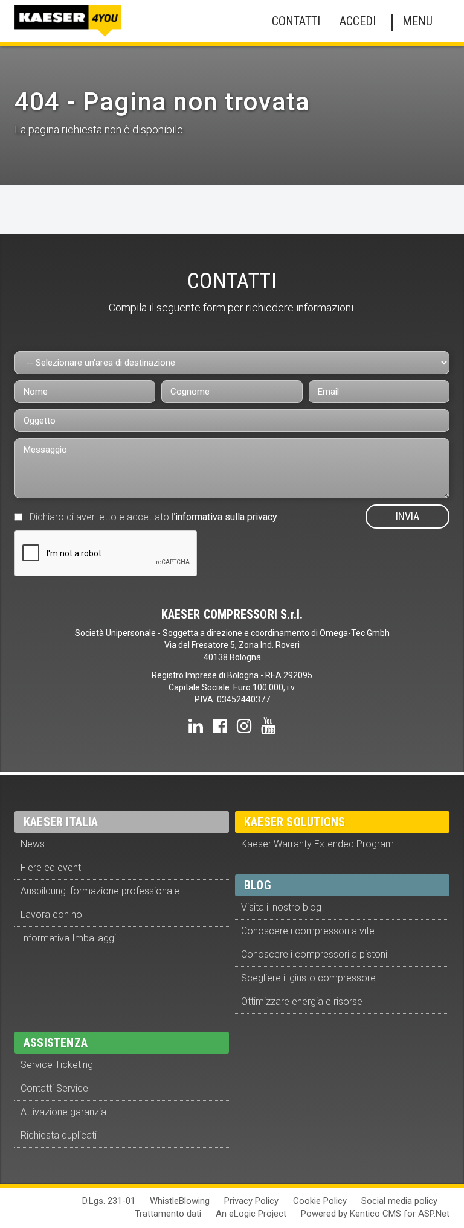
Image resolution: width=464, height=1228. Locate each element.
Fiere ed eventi (52, 867)
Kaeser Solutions (294, 822)
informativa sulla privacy (226, 517)
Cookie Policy (320, 1200)
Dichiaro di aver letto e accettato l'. (155, 517)
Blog (257, 885)
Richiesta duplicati (59, 1135)
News (33, 844)
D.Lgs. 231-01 (108, 1200)
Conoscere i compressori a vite (308, 931)
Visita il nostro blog (281, 907)
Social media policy (399, 1200)
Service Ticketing (57, 1065)
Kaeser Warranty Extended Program (317, 844)
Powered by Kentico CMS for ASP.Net (375, 1213)
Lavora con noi (52, 914)
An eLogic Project (251, 1213)
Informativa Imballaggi (68, 938)
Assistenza (56, 1043)
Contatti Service (54, 1088)
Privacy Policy (251, 1200)
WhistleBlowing (180, 1200)
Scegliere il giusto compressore (308, 978)
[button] (293, 21)
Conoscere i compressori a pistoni (314, 954)
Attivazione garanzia (63, 1112)
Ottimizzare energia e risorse (301, 1001)
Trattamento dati (168, 1213)
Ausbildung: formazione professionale (100, 891)
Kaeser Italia (61, 822)
